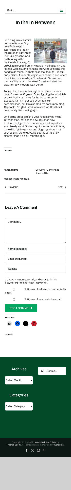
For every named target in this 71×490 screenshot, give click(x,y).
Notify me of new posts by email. (43, 299)
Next (60, 187)
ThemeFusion (13, 445)
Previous (13, 187)
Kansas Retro (11, 170)
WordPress (59, 445)
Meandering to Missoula (16, 179)
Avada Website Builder (45, 442)
